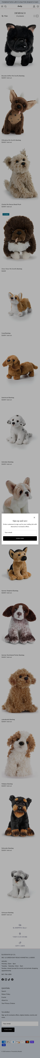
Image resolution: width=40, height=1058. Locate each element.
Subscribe (20, 538)
